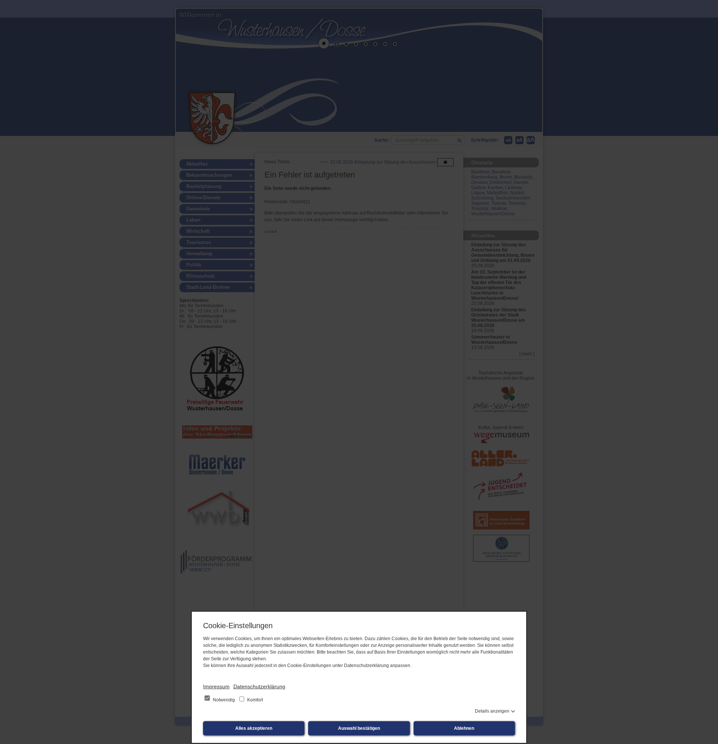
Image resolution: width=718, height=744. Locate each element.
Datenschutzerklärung (259, 686)
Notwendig (224, 700)
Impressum (216, 686)
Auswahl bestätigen (359, 728)
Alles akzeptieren (253, 728)
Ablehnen (464, 728)
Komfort (254, 700)
